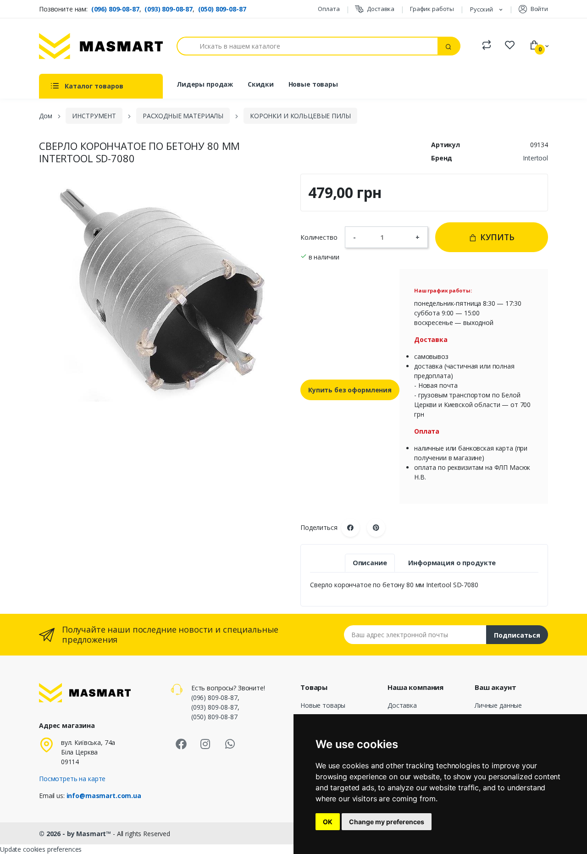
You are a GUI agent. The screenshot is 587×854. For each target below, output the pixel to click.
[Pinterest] (376, 527)
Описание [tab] (370, 562)
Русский (482, 9)
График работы (432, 9)
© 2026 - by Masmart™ (76, 833)
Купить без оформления (350, 390)
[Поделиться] (350, 527)
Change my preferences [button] (386, 822)
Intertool (535, 158)
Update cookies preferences (41, 849)
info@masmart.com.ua (103, 795)
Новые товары (313, 84)
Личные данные (498, 705)
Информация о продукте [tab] (452, 562)
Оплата (328, 9)
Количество (319, 237)
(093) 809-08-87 (168, 9)
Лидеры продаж (205, 84)
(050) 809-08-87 (222, 9)
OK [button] (327, 822)
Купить (496, 236)
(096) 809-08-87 (115, 9)
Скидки (261, 84)
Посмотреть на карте (72, 778)
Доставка (380, 9)
